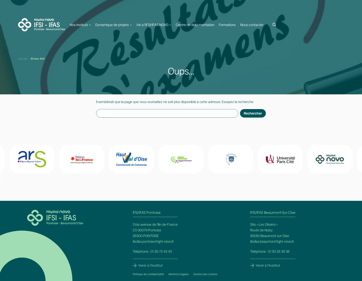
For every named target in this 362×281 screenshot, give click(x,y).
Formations (227, 24)
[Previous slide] (2, 177)
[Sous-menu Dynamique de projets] (131, 25)
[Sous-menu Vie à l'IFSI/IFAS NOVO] (170, 25)
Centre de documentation (195, 24)
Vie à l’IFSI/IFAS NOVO (152, 24)
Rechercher (253, 113)
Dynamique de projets (112, 24)
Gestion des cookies (205, 274)
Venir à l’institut (150, 265)
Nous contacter (251, 24)
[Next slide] (359, 177)
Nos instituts (79, 24)
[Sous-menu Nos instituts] (90, 25)
